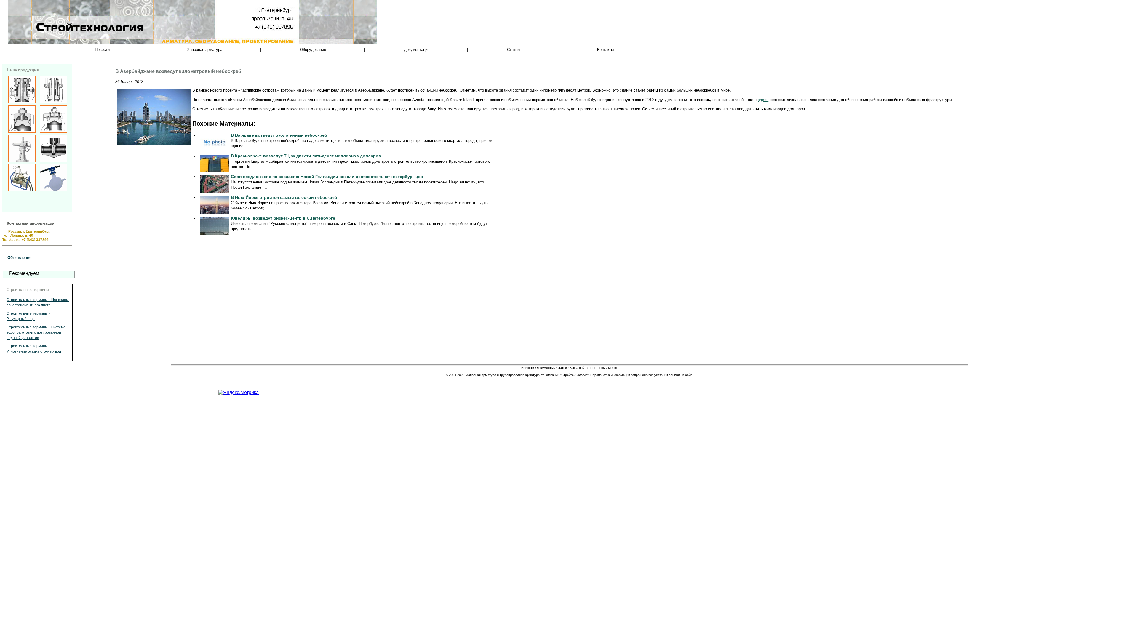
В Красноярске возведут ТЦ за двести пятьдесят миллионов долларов (306, 155)
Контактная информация (31, 223)
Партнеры (597, 367)
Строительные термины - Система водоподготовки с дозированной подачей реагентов (36, 332)
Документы (545, 367)
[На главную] (71, 38)
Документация (416, 49)
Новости (102, 49)
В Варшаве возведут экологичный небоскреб (279, 135)
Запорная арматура (204, 49)
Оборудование (313, 49)
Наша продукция (23, 70)
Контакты (605, 49)
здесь (763, 99)
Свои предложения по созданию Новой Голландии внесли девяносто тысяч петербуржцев (327, 176)
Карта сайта (579, 367)
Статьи (513, 49)
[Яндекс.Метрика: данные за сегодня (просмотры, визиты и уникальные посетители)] (238, 392)
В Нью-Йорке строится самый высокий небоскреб (284, 197)
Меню (612, 367)
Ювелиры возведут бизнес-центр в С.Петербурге (283, 218)
